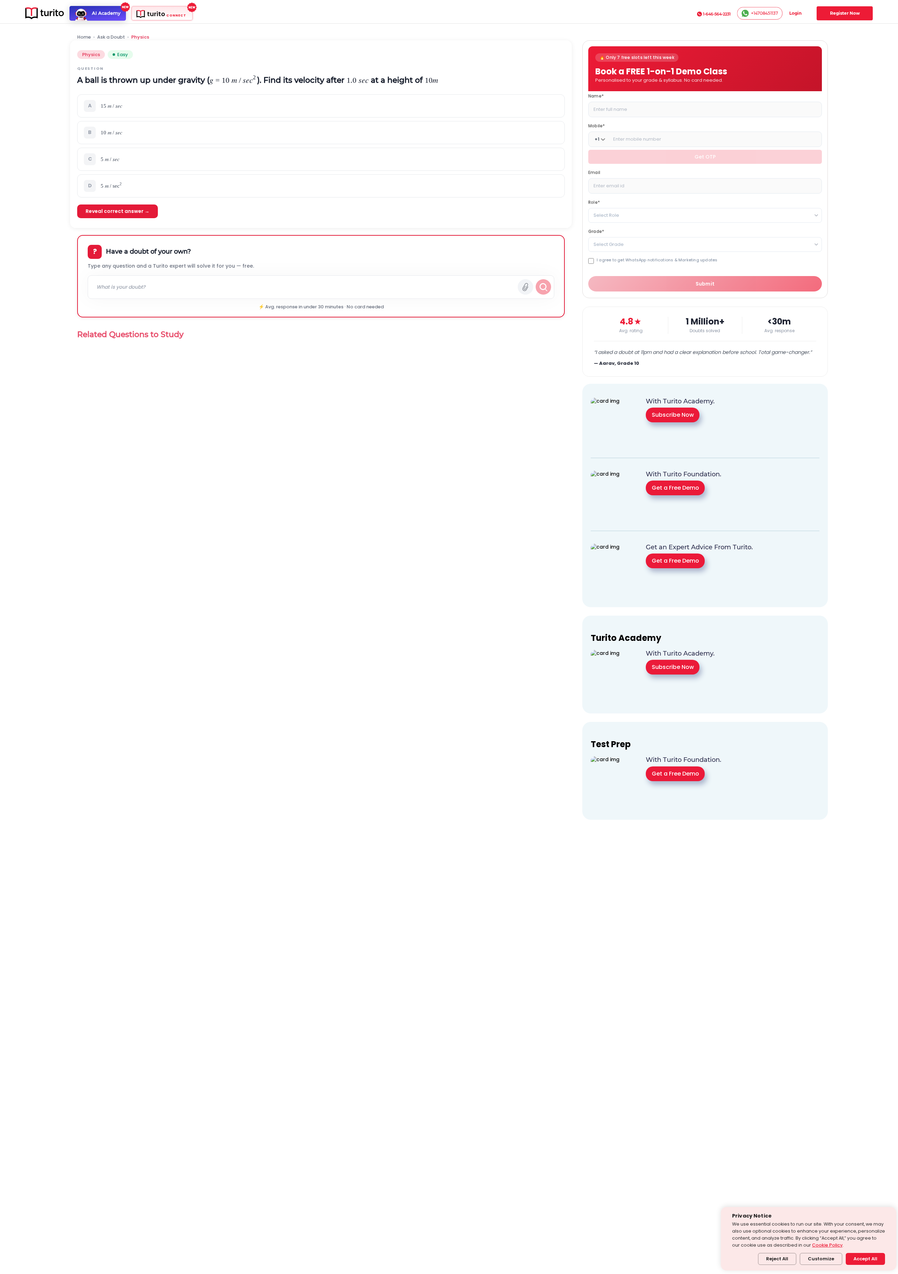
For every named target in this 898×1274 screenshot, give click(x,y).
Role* (594, 202)
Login (795, 13)
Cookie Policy (827, 1245)
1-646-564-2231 (717, 14)
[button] (321, 106)
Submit (705, 283)
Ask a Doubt (111, 37)
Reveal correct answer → (117, 211)
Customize (821, 1258)
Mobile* (596, 126)
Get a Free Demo (675, 488)
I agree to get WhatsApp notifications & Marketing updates (657, 260)
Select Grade (609, 244)
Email (594, 172)
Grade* (596, 231)
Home (84, 37)
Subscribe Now (673, 415)
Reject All (777, 1258)
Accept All (865, 1258)
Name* (596, 96)
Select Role (606, 215)
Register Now (845, 13)
